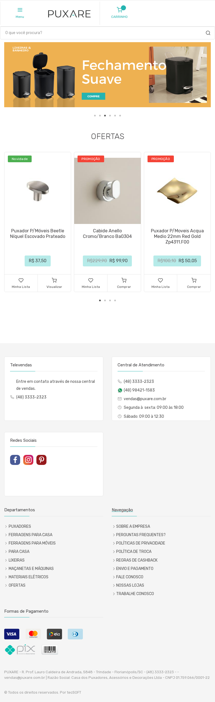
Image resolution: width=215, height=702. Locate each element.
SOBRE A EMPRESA (133, 526)
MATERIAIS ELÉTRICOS (28, 577)
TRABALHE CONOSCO (135, 593)
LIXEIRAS (17, 560)
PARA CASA (19, 551)
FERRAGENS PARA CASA (30, 535)
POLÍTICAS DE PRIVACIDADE (140, 543)
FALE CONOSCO (129, 577)
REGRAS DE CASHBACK (137, 560)
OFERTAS (17, 585)
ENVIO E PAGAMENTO (134, 568)
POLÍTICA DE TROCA (133, 551)
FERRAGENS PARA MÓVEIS (32, 543)
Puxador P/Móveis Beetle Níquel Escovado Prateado (37, 233)
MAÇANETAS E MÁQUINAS (31, 568)
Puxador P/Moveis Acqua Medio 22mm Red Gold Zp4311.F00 (177, 236)
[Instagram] (28, 460)
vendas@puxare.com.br (145, 399)
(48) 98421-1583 (139, 390)
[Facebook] (15, 460)
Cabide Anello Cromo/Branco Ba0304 (107, 233)
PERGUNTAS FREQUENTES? (141, 535)
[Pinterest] (41, 460)
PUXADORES (20, 526)
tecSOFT (74, 692)
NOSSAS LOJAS (130, 585)
